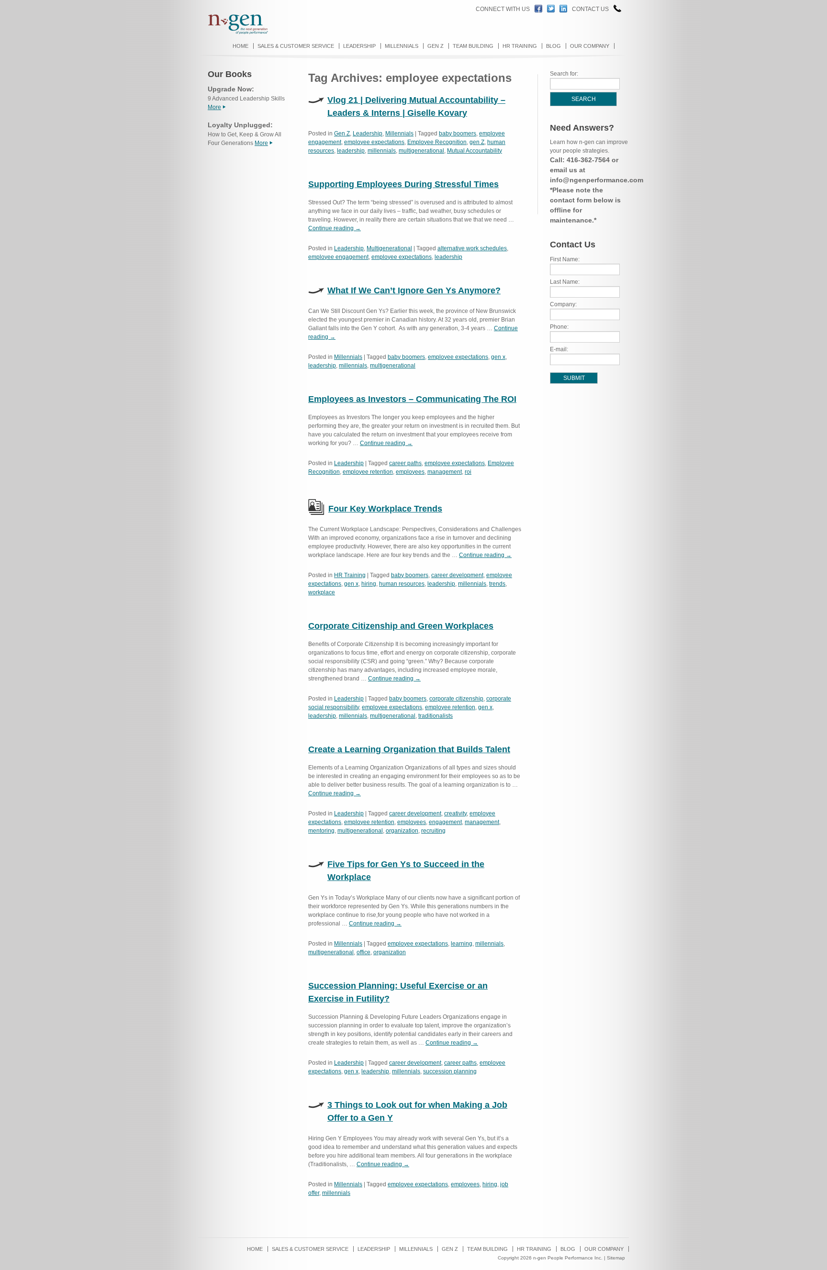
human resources (402, 583)
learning (461, 943)
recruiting (433, 830)
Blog (553, 46)
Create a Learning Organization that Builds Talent (409, 749)
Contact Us (590, 9)
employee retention (368, 471)
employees (410, 471)
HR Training (520, 46)
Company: (563, 304)
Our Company (589, 46)
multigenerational (421, 150)
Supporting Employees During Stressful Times (403, 184)
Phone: (559, 326)
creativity (455, 813)
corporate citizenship (456, 698)
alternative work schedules (472, 248)
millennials (382, 150)
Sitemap (616, 1257)
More (214, 107)
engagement (445, 822)
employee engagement (338, 257)
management (444, 471)
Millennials (401, 46)
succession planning (450, 1071)
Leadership (359, 46)
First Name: (565, 259)
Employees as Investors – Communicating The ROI (412, 399)
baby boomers (457, 133)
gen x (498, 357)
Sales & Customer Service (295, 46)
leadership (351, 150)
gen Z (476, 142)
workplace (321, 592)
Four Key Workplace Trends (385, 508)
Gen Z (435, 46)
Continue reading (334, 228)
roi (468, 471)
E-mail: (559, 349)
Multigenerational (389, 248)
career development (457, 575)
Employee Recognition (437, 142)
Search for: (564, 73)
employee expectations (374, 142)
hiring (368, 583)
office (363, 952)
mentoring (321, 830)
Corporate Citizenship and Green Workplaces (400, 626)
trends (497, 583)
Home (240, 46)
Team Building (473, 46)
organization (402, 830)
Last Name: (565, 282)
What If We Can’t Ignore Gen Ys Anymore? (414, 290)
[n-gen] (233, 33)
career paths (405, 463)
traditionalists (435, 716)
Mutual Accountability (474, 150)
